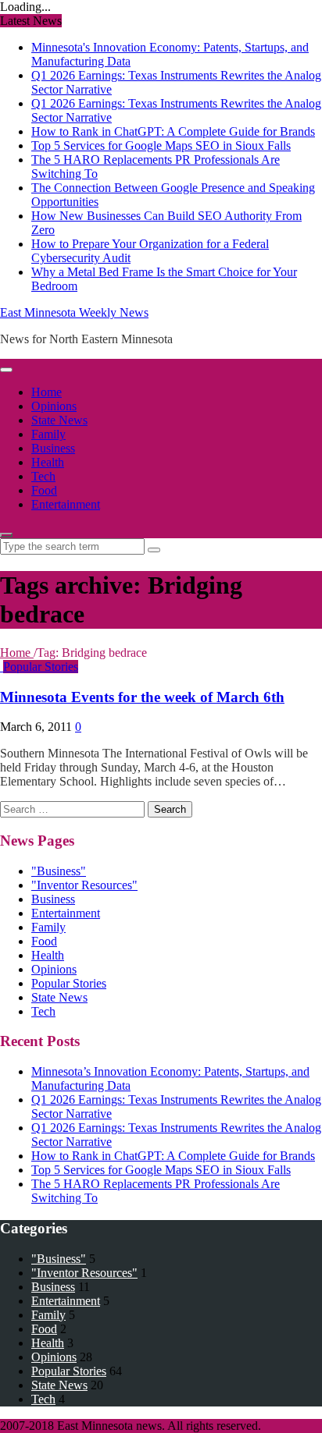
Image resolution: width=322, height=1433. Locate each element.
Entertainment (65, 504)
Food (44, 490)
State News (59, 420)
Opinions (54, 406)
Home (46, 392)
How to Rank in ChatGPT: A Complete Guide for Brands (173, 131)
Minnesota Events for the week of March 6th (142, 697)
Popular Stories (40, 666)
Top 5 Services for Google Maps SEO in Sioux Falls (161, 145)
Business (53, 448)
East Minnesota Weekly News (74, 312)
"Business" (58, 871)
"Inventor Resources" (84, 885)
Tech (43, 476)
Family (48, 434)
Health (47, 462)
